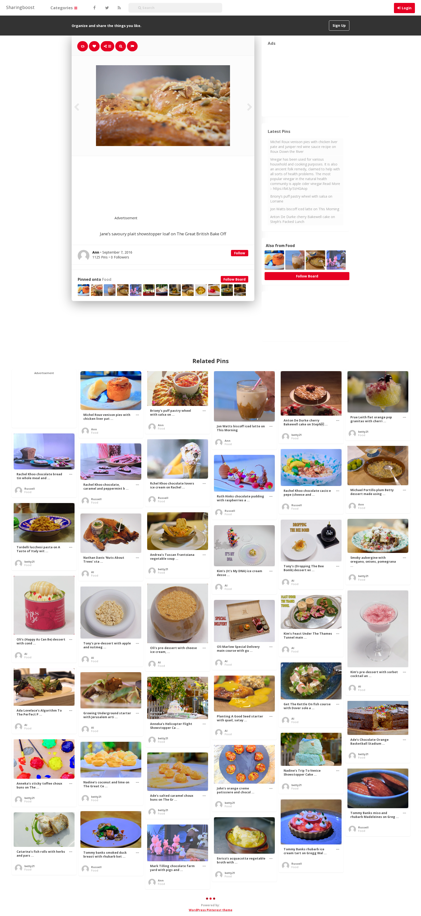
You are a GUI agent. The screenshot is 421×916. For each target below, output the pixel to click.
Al (92, 572)
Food (106, 279)
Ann (94, 429)
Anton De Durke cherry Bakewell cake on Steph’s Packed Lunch (302, 219)
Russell (29, 488)
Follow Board (234, 279)
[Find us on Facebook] (94, 8)
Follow (239, 253)
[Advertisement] (174, 188)
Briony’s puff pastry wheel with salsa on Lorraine (301, 198)
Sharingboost (20, 7)
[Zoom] (120, 46)
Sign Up (339, 25)
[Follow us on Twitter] (106, 8)
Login (406, 8)
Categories (62, 7)
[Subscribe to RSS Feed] (119, 8)
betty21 (296, 435)
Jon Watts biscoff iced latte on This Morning (304, 209)
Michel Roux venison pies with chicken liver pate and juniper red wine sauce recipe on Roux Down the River (303, 146)
